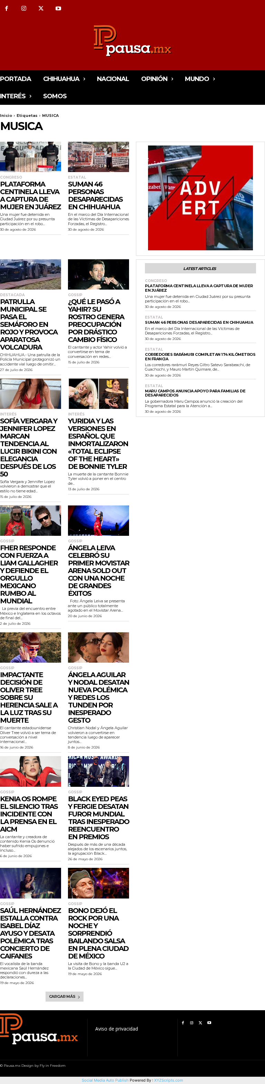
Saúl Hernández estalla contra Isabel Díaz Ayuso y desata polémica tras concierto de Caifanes (30, 933)
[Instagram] (24, 9)
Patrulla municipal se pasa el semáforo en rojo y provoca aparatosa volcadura (28, 324)
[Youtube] (58, 9)
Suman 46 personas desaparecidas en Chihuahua (95, 195)
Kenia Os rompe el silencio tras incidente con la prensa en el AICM (29, 814)
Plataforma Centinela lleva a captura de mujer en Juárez (30, 195)
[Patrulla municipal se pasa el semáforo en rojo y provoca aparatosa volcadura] (30, 274)
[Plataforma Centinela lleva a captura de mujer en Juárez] (30, 157)
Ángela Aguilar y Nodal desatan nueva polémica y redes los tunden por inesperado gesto (98, 697)
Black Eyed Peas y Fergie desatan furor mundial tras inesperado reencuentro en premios (98, 818)
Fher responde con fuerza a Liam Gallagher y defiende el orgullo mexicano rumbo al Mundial (29, 574)
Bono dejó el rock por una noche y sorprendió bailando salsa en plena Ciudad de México (98, 933)
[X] (41, 9)
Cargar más (62, 996)
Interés (8, 414)
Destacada (12, 295)
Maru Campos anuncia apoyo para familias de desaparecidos (195, 393)
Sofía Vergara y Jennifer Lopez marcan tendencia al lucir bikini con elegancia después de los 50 (28, 447)
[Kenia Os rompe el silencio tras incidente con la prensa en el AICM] (30, 771)
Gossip (75, 295)
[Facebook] (183, 1023)
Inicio (6, 115)
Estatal (77, 177)
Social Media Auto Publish (105, 1080)
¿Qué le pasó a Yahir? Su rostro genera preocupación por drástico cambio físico (96, 321)
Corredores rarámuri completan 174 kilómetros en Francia (200, 356)
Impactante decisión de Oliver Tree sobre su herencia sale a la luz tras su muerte (28, 697)
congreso (11, 177)
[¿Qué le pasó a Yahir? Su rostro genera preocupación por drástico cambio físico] (98, 274)
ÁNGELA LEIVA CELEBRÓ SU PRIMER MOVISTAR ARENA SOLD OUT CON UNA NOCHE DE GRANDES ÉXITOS (98, 571)
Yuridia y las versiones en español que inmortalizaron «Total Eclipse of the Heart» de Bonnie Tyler (98, 444)
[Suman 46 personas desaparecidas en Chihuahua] (98, 157)
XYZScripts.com (168, 1080)
